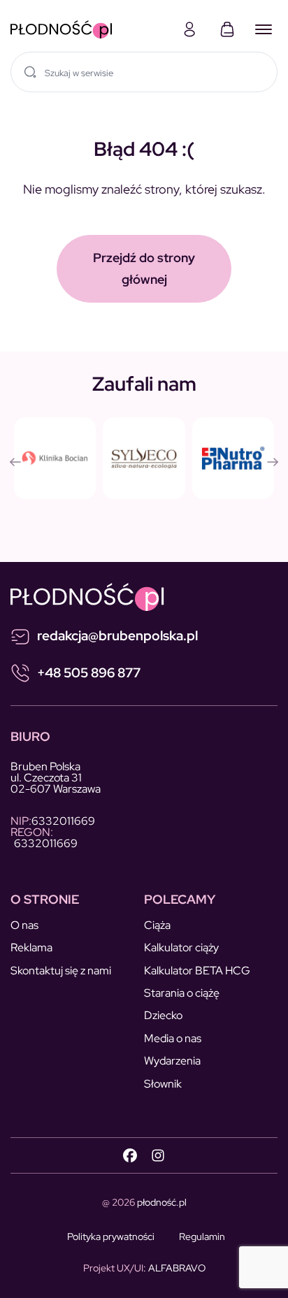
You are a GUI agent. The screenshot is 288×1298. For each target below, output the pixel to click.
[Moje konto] (189, 29)
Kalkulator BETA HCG (197, 970)
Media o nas (172, 1038)
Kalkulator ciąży (181, 947)
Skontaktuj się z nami (60, 970)
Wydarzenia (172, 1060)
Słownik (163, 1083)
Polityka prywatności (110, 1236)
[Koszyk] (227, 29)
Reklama (31, 947)
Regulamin (202, 1236)
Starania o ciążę (181, 993)
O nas (24, 925)
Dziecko (163, 1015)
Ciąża (157, 925)
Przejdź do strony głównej (144, 268)
